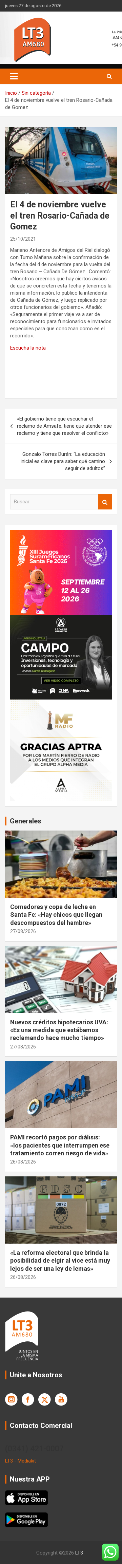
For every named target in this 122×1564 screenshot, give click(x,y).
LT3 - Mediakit (20, 1461)
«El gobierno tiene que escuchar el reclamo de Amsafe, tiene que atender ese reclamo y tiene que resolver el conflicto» (64, 426)
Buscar (105, 501)
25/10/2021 (23, 239)
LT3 (79, 1553)
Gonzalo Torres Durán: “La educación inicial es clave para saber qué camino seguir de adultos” (63, 461)
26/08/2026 (23, 1162)
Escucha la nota (28, 348)
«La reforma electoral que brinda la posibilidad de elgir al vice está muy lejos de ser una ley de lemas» (60, 1260)
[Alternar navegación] (14, 76)
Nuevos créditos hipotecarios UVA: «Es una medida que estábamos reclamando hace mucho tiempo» (59, 1030)
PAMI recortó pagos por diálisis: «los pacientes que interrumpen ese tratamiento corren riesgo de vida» (59, 1145)
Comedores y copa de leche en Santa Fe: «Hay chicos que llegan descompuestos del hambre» (56, 914)
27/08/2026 (23, 931)
